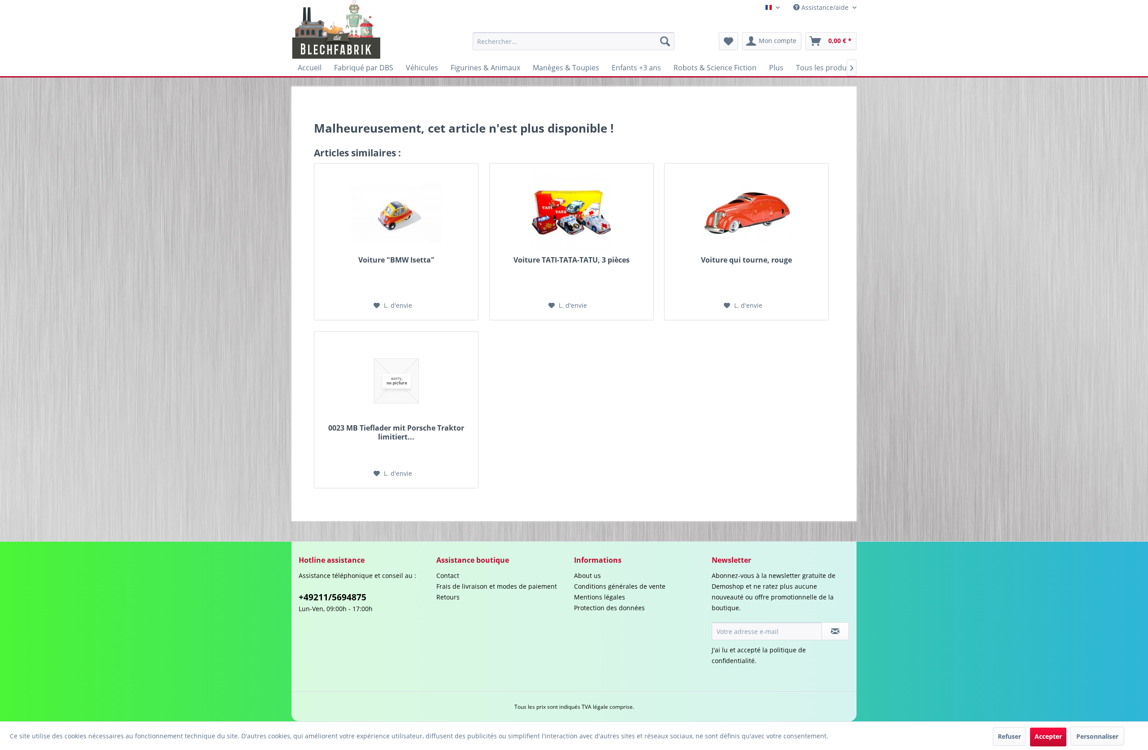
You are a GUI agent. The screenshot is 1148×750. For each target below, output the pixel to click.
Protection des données (609, 607)
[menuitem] (573, 41)
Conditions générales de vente (619, 586)
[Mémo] (728, 41)
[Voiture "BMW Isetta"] (396, 212)
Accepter (1048, 736)
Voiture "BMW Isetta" (396, 260)
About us (587, 575)
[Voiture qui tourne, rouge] (746, 212)
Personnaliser (1097, 736)
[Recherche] (665, 41)
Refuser (1009, 736)
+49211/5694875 (332, 597)
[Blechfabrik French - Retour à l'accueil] (336, 29)
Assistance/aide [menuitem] (825, 7)
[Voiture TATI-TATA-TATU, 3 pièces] (571, 212)
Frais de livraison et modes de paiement (496, 586)
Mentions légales (599, 597)
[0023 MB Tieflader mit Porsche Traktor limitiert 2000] (396, 381)
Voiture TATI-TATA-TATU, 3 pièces (571, 260)
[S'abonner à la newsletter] (835, 631)
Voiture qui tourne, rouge (746, 260)
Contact (447, 575)
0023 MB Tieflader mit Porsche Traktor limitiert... (396, 432)
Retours (448, 597)
